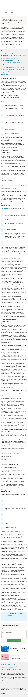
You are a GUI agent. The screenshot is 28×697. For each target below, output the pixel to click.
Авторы (13, 664)
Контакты (3, 664)
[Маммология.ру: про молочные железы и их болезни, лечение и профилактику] (7, 2)
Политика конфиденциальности (8, 669)
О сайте (8, 664)
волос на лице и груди (16, 393)
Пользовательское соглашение (8, 667)
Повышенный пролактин (6, 208)
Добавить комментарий (14, 640)
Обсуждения (16, 666)
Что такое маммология (6, 666)
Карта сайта (19, 669)
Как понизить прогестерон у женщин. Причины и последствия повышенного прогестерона (17, 648)
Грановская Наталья (7, 19)
